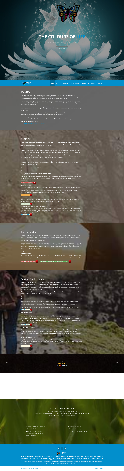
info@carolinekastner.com (36, 429)
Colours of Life (77, 424)
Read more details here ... (27, 182)
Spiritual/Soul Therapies (88, 83)
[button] (7, 362)
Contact (99, 83)
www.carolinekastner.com (37, 431)
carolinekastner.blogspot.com (78, 426)
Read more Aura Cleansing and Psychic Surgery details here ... (54, 261)
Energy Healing (75, 83)
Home (52, 83)
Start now (62, 48)
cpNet (101, 466)
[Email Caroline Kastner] (59, 446)
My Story (58, 83)
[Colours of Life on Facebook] (62, 446)
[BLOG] (65, 446)
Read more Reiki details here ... (28, 261)
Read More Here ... (25, 195)
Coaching (66, 83)
